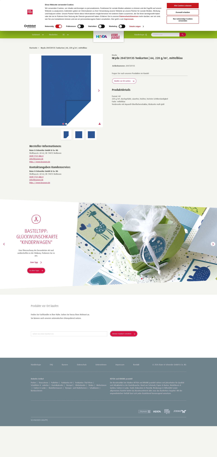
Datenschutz (82, 364)
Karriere (65, 364)
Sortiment (36, 34)
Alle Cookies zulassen (182, 6)
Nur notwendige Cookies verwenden (183, 20)
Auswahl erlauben (183, 12)
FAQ (51, 364)
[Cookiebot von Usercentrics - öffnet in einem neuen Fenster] (30, 26)
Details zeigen (135, 26)
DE (64, 34)
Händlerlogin (139, 34)
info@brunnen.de (36, 159)
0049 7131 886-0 (36, 156)
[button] (63, 124)
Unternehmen (101, 364)
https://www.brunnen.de (39, 162)
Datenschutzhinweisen (128, 16)
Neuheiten (53, 34)
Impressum (128, 19)
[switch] (81, 26)
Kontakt (136, 364)
